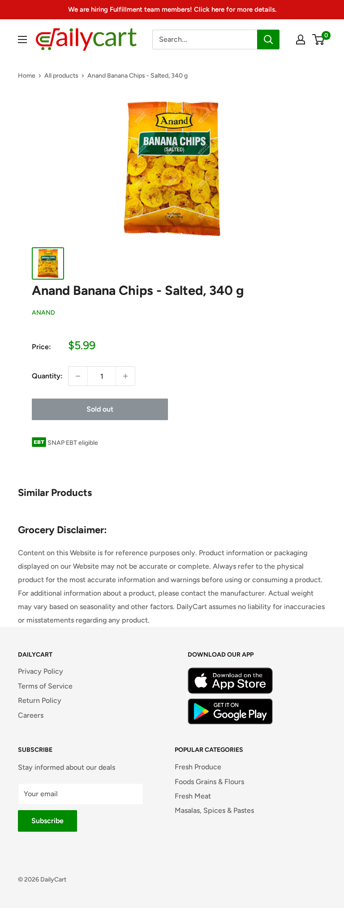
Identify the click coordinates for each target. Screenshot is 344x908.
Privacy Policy (40, 671)
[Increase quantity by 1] (125, 376)
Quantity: (47, 376)
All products (61, 75)
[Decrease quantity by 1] (78, 376)
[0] (318, 39)
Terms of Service (45, 686)
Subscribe (47, 820)
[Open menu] (22, 39)
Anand (43, 312)
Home (26, 75)
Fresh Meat (193, 796)
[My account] (300, 39)
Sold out (99, 409)
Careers (30, 715)
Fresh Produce (198, 767)
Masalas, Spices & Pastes (214, 810)
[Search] (268, 39)
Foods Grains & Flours (209, 781)
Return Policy (39, 700)
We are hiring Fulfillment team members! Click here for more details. (172, 9)
